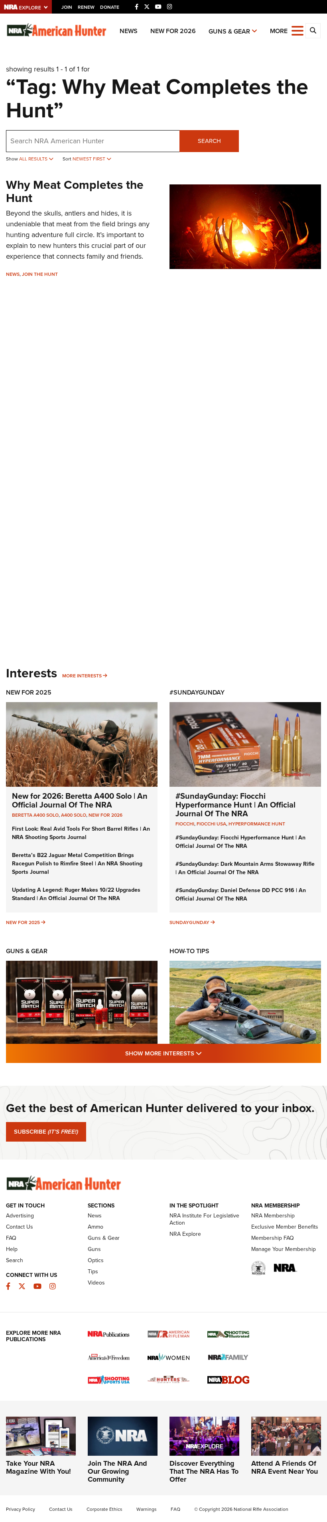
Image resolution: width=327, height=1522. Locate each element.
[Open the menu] (297, 30)
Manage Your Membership (283, 1249)
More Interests (82, 675)
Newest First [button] (89, 158)
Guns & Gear (229, 31)
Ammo (95, 1227)
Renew (86, 7)
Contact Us (19, 1227)
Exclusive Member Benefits (284, 1227)
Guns (94, 1249)
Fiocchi (184, 823)
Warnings (146, 1509)
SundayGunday (189, 922)
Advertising (20, 1215)
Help (12, 1249)
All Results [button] (34, 158)
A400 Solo (73, 815)
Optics (96, 1260)
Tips (93, 1271)
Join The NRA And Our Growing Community (117, 1471)
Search (209, 141)
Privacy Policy (20, 1509)
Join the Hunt (40, 274)
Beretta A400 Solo (35, 815)
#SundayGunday (197, 692)
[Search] (313, 30)
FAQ (11, 1238)
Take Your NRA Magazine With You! (38, 1467)
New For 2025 (28, 692)
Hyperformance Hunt (257, 823)
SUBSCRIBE (46, 1131)
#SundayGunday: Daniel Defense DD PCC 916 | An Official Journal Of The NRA (240, 894)
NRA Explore (185, 1234)
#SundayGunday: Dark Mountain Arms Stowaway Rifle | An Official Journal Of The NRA (245, 868)
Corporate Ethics (104, 1509)
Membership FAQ (272, 1238)
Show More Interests (206, 1053)
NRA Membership (273, 1215)
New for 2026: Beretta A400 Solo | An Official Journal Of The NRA (80, 800)
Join (66, 7)
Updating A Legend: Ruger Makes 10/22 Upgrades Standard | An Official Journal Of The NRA (76, 894)
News (129, 31)
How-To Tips (189, 951)
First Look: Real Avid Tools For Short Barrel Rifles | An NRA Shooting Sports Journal (81, 833)
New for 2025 (23, 922)
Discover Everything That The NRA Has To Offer (203, 1471)
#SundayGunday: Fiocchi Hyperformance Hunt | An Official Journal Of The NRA (235, 804)
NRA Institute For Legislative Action (204, 1219)
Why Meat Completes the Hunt (75, 191)
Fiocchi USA (211, 823)
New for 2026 (173, 31)
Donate (109, 7)
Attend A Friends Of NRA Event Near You (284, 1467)
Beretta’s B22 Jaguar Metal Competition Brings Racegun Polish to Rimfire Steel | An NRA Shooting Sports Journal (77, 863)
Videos (96, 1283)
